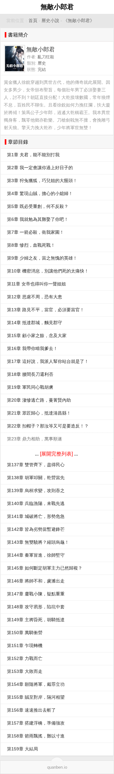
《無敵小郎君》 (78, 20)
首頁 (32, 20)
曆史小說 (50, 20)
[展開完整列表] (56, 453)
